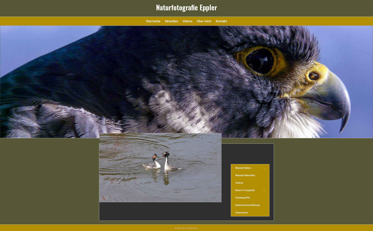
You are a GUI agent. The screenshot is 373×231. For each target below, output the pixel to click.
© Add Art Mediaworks (186, 228)
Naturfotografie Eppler (186, 7)
